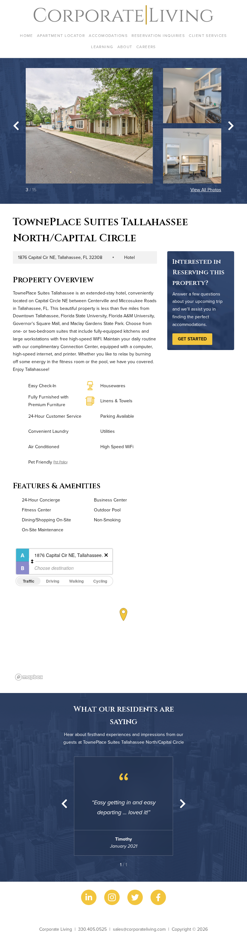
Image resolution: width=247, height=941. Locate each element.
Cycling (100, 581)
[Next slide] (231, 126)
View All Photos (205, 189)
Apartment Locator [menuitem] (61, 35)
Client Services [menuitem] (208, 35)
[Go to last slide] (16, 126)
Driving (52, 581)
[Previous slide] (64, 804)
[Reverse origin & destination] (32, 561)
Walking (76, 581)
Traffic (28, 581)
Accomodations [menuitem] (108, 35)
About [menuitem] (125, 46)
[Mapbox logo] (29, 677)
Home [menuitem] (26, 35)
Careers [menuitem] (146, 46)
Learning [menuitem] (102, 46)
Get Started (192, 339)
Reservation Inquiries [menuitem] (158, 35)
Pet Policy (60, 462)
